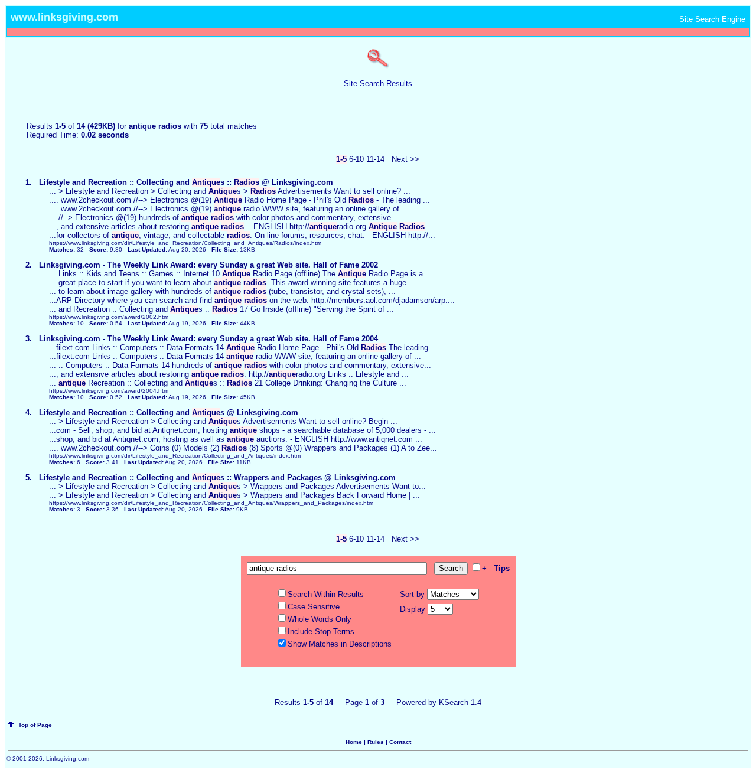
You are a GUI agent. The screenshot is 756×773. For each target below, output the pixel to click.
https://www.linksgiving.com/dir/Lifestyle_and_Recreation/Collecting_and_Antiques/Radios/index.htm (185, 243)
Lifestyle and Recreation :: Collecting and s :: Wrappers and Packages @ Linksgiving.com (217, 477)
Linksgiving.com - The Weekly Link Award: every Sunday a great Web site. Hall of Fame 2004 (208, 338)
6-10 (356, 159)
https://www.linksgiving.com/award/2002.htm (108, 317)
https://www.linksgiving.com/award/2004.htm (108, 390)
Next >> (405, 159)
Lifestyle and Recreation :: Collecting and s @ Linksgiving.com (168, 412)
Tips (502, 568)
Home (354, 742)
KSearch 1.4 (460, 702)
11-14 (375, 159)
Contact (400, 742)
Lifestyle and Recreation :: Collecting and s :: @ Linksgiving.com (186, 182)
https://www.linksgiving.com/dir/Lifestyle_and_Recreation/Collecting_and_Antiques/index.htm (175, 455)
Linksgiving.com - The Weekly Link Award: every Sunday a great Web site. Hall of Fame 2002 (208, 264)
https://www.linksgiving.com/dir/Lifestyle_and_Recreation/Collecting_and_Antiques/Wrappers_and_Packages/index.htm (211, 503)
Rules (375, 742)
